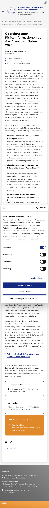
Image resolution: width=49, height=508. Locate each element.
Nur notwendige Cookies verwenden (24, 298)
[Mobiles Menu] (3, 10)
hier (10, 376)
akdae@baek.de (10, 492)
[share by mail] (6, 442)
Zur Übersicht (15, 448)
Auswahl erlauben (24, 292)
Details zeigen (36, 278)
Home (5, 21)
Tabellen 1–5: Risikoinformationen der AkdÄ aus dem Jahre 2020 (23, 355)
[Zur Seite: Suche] (45, 2)
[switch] (43, 254)
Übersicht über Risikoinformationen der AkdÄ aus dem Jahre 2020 (26, 428)
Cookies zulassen (25, 285)
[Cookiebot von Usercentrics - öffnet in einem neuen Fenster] (36, 208)
